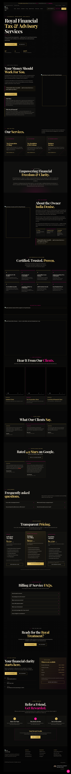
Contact (41, 8)
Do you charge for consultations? (18, 613)
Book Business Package (35, 563)
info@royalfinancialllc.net (58, 751)
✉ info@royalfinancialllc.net (9, 5)
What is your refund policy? (17, 606)
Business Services (28, 754)
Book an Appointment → (11, 44)
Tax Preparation (28, 751)
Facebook (59, 5)
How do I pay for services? (17, 593)
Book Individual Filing (14, 564)
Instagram (63, 5)
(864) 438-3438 (56, 753)
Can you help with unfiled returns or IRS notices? (15, 506)
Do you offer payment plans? (17, 603)
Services (18, 8)
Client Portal (58, 8)
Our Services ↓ (22, 44)
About (15, 8)
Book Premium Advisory (56, 564)
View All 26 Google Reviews (35, 457)
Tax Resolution (27, 753)
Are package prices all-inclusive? (18, 596)
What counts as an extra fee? (17, 600)
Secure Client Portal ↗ (53, 682)
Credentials (23, 8)
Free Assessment (42, 644)
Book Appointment (28, 756)
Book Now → (51, 3)
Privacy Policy (63, 762)
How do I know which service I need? (44, 506)
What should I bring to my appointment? (45, 502)
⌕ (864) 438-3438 (16, 5)
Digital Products (31, 8)
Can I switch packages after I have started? (20, 610)
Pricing (27, 8)
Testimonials (37, 8)
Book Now (64, 8)
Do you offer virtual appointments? (13, 502)
